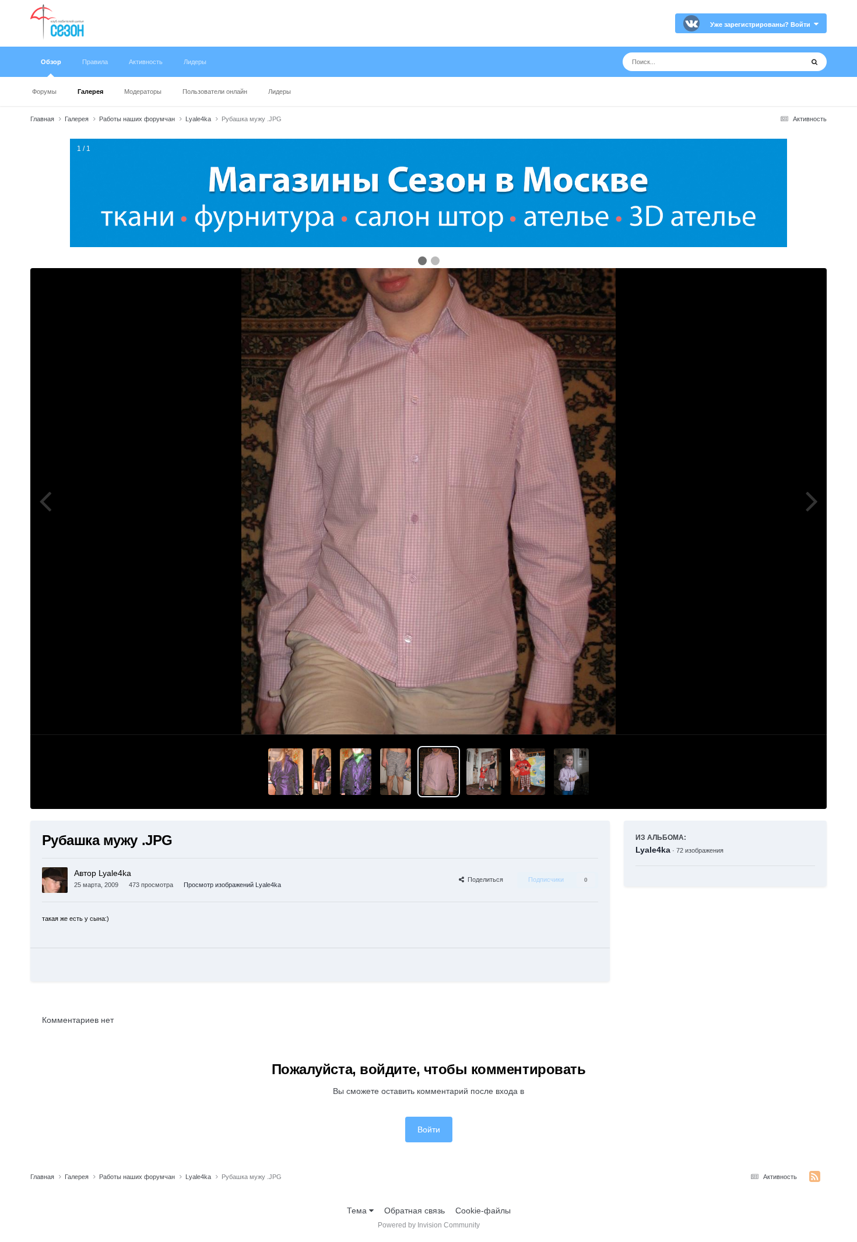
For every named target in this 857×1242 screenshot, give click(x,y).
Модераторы (142, 91)
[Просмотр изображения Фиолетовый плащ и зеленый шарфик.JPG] (321, 771)
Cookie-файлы (483, 1210)
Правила (95, 61)
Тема (358, 1210)
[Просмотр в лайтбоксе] (428, 501)
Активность (146, 61)
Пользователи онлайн (214, 91)
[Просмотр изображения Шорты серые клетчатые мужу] (396, 771)
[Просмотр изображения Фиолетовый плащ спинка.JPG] (285, 771)
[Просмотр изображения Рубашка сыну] (571, 771)
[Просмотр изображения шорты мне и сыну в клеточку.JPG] (483, 771)
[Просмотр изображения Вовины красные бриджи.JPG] (527, 771)
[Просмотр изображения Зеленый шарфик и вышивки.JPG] (355, 771)
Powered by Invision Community (429, 1225)
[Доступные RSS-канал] (815, 1177)
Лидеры (279, 91)
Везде (776, 62)
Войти (428, 1129)
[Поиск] (814, 61)
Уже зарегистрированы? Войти (762, 24)
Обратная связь (414, 1210)
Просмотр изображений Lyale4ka (232, 884)
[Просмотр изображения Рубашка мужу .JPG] (438, 771)
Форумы (44, 91)
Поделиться (483, 879)
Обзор (51, 61)
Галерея (90, 91)
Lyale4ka (652, 849)
